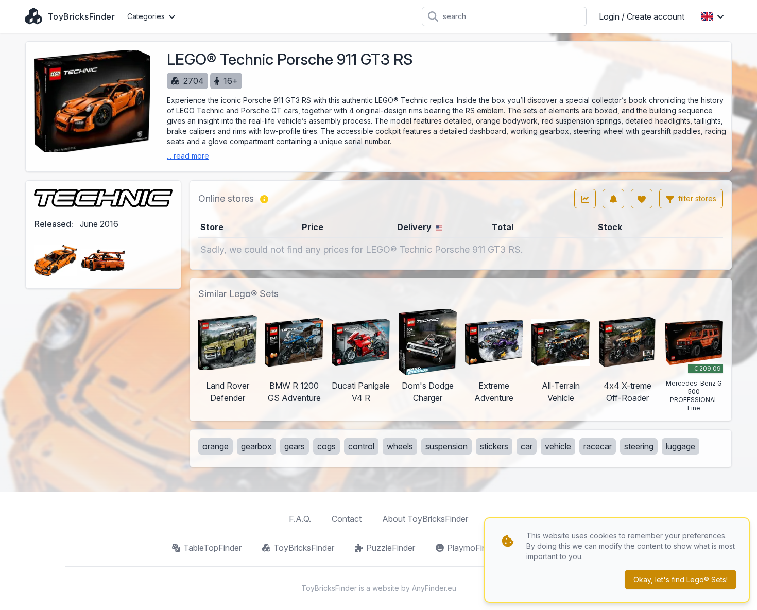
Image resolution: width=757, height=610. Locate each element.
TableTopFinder (212, 548)
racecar (597, 446)
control (361, 446)
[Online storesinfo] (264, 198)
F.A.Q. (300, 519)
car (526, 446)
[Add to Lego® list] (641, 198)
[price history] (585, 198)
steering (638, 446)
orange (215, 446)
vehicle (558, 446)
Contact (347, 519)
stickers (494, 446)
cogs (326, 446)
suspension (446, 446)
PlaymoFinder (472, 548)
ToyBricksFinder (303, 548)
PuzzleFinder (390, 548)
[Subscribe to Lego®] (613, 198)
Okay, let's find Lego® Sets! (680, 579)
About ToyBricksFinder (425, 519)
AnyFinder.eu (434, 588)
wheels (400, 446)
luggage (680, 446)
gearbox (256, 446)
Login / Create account (641, 16)
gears (294, 446)
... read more (188, 155)
